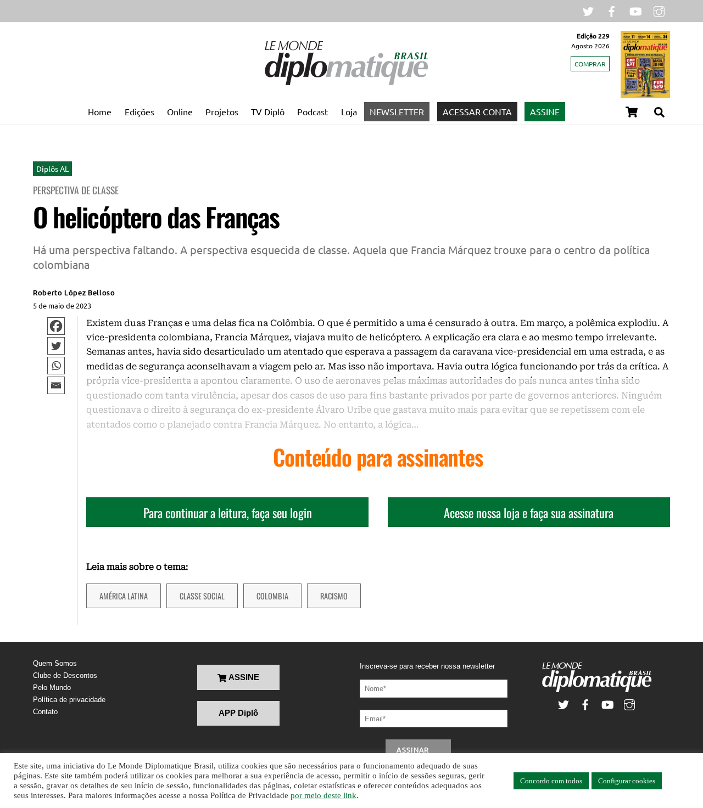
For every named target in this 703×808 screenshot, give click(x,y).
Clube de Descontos (65, 675)
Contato (45, 712)
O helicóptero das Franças (156, 216)
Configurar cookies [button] (626, 781)
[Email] (56, 385)
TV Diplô (267, 111)
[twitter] (588, 10)
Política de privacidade (69, 699)
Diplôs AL (52, 168)
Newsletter (397, 111)
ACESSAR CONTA (477, 111)
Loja (349, 111)
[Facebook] (56, 326)
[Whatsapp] (56, 365)
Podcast (312, 111)
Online (180, 111)
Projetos (221, 111)
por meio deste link (323, 795)
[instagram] (659, 10)
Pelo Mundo (52, 687)
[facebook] (612, 10)
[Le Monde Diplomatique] (346, 83)
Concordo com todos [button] (551, 781)
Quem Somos (55, 663)
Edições (139, 111)
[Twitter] (56, 346)
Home (99, 111)
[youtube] (635, 10)
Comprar (590, 63)
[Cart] (632, 112)
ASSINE (545, 111)
